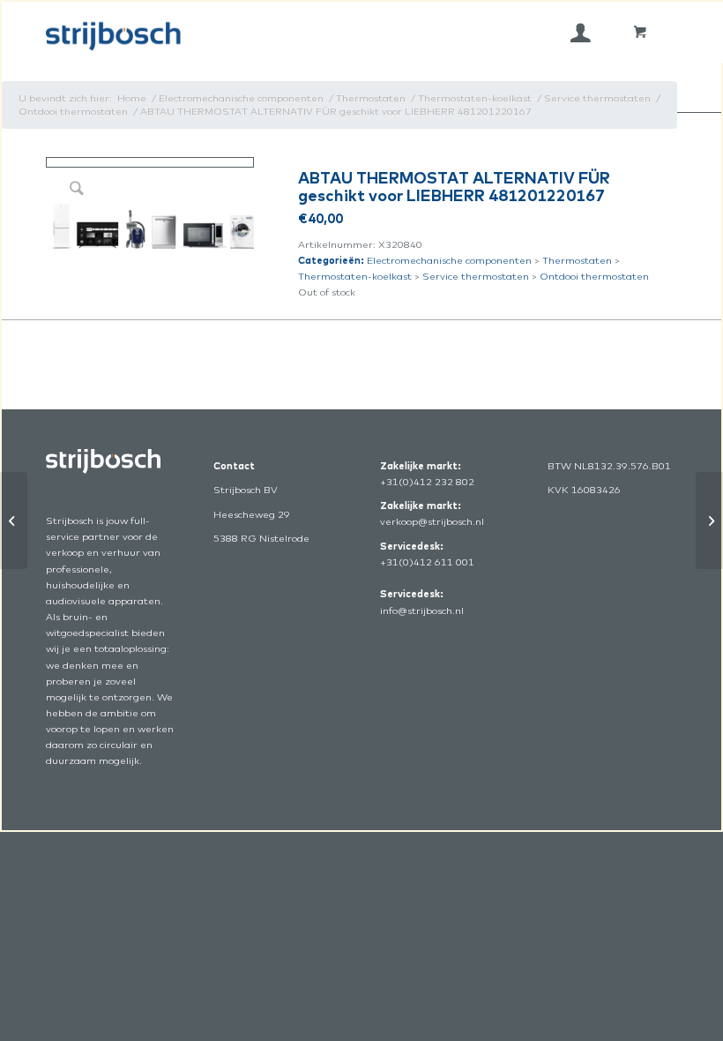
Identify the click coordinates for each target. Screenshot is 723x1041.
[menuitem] (581, 33)
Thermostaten (577, 260)
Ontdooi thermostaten (594, 276)
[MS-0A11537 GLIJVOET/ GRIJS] (13, 520)
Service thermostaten (475, 276)
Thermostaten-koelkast (355, 276)
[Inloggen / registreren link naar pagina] (581, 33)
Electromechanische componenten (449, 260)
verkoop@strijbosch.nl (432, 521)
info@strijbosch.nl (422, 610)
